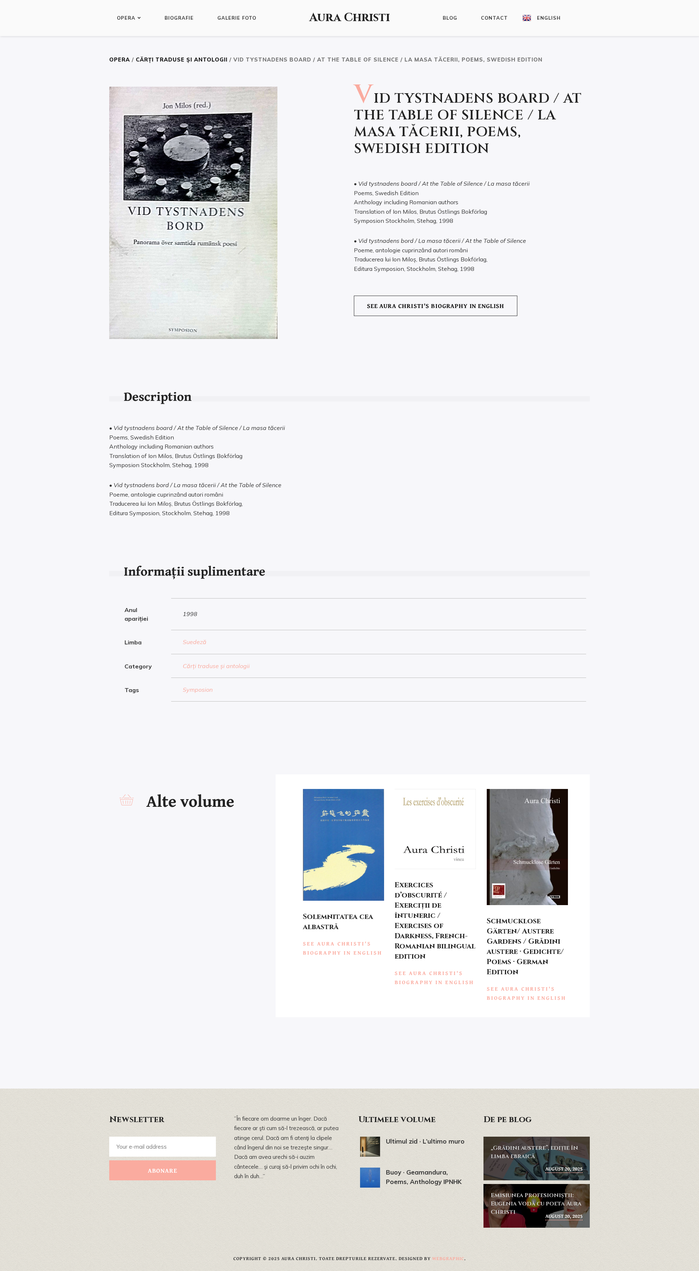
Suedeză (194, 642)
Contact (494, 18)
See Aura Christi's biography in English (435, 305)
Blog (450, 18)
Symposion (198, 689)
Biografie (179, 18)
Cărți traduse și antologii (182, 59)
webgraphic (448, 1258)
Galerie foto (236, 18)
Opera (126, 18)
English (549, 18)
